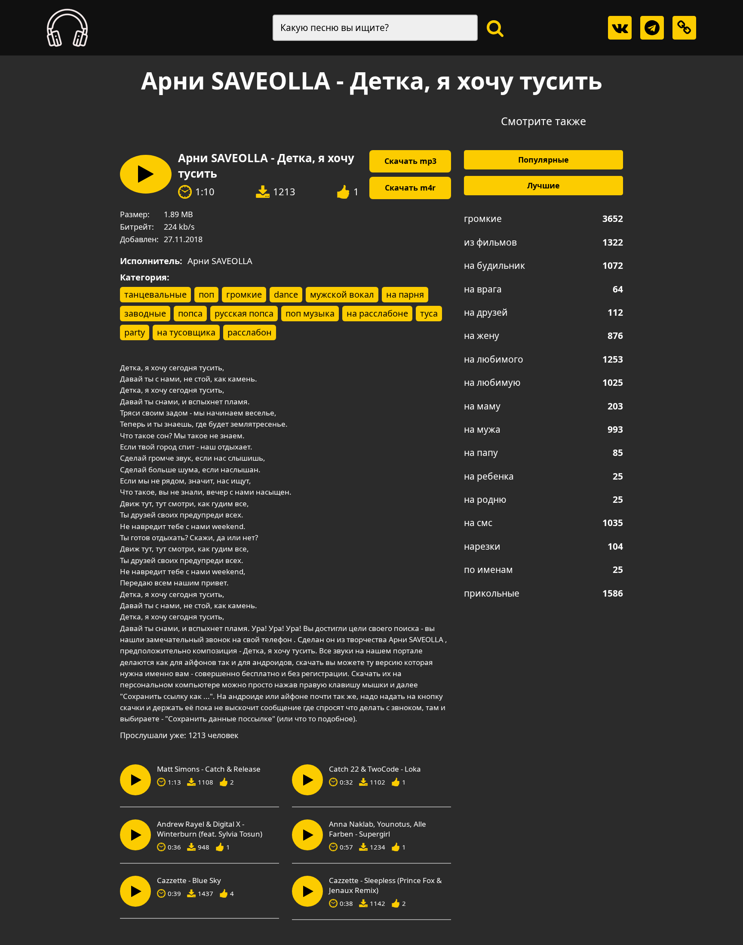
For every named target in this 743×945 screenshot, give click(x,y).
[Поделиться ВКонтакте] (620, 28)
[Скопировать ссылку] (684, 28)
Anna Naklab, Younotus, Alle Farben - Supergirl (377, 829)
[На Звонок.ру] (67, 28)
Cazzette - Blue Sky (189, 880)
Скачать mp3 (410, 161)
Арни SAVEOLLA (219, 261)
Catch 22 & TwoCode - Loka (375, 769)
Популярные (543, 159)
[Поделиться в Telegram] (652, 28)
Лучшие (543, 185)
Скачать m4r (410, 187)
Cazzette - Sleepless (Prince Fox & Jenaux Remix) (385, 885)
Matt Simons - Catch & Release (209, 769)
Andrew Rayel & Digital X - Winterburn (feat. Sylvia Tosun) (209, 829)
